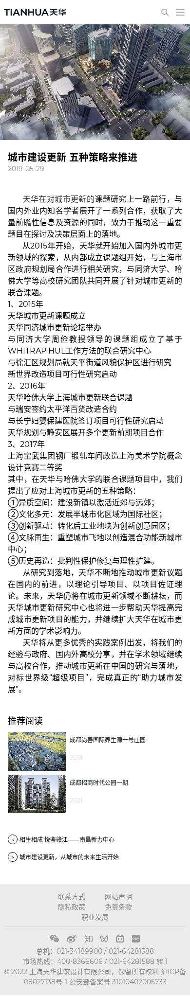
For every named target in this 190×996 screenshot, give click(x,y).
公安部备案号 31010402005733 (118, 982)
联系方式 (71, 896)
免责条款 (118, 907)
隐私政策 (71, 907)
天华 (31, 199)
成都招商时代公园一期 (99, 782)
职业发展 (95, 917)
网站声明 (118, 896)
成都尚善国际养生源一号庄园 (108, 740)
